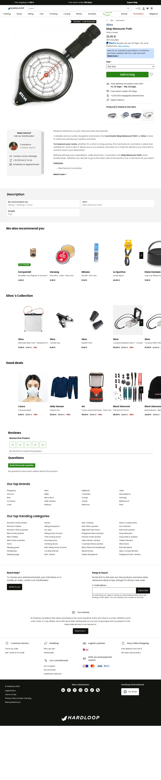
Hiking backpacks (51, 526)
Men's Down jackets (15, 533)
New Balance (125, 494)
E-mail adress (99, 585)
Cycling (67, 14)
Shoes (19, 14)
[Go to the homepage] (108, 20)
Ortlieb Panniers (126, 540)
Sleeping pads (13, 547)
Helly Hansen (50, 501)
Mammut (86, 505)
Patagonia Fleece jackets (93, 533)
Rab (8, 498)
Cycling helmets (51, 551)
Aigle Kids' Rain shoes (91, 530)
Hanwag (122, 498)
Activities (92, 14)
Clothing (7, 14)
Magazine (153, 14)
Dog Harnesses (125, 533)
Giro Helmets (124, 526)
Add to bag (127, 74)
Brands (124, 14)
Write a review (112, 32)
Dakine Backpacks (90, 554)
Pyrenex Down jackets (91, 537)
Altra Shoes (124, 544)
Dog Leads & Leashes (128, 537)
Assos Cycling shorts (128, 523)
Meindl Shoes (87, 551)
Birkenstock (124, 501)
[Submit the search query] (128, 9)
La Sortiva (11, 501)
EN (137, 8)
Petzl (121, 505)
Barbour (47, 505)
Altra (46, 491)
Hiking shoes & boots (53, 533)
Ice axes (48, 530)
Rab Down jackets (127, 530)
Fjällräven (86, 491)
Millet (46, 494)
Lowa (9, 505)
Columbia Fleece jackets (92, 544)
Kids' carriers (49, 554)
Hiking (30, 14)
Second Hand (108, 14)
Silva (109, 25)
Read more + (113, 56)
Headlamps (12, 551)
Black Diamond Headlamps (93, 547)
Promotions (138, 14)
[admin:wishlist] (151, 74)
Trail (41, 14)
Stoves (47, 523)
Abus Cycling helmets (128, 551)
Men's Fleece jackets (16, 540)
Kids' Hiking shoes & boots (55, 547)
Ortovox (10, 494)
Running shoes (50, 540)
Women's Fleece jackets (17, 530)
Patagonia (11, 491)
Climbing (53, 14)
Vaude (84, 501)
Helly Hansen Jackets (91, 540)
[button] (56, 65)
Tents (9, 544)
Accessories (120, 20)
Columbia (86, 494)
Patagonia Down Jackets (130, 554)
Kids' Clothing (87, 523)
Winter (79, 14)
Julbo (121, 491)
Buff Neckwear (125, 547)
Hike (111, 20)
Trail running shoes (52, 537)
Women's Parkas (14, 526)
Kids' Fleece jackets (90, 526)
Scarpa (85, 498)
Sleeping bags (13, 554)
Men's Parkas (12, 537)
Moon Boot (49, 498)
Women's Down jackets (17, 523)
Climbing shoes (51, 544)
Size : (108, 62)
